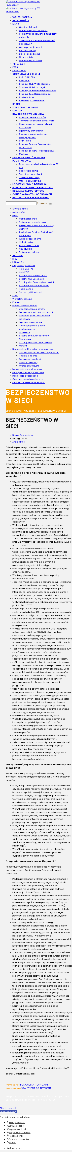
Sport (15, 295)
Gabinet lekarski (28, 218)
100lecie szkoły (20, 208)
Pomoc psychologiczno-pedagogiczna (32, 327)
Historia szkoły (26, 242)
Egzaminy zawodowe (31, 322)
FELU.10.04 (17, 255)
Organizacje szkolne (23, 265)
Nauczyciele (25, 248)
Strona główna (14, 410)
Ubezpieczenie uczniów (32, 309)
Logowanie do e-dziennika (27, 369)
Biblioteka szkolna (29, 245)
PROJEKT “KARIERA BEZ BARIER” (28, 382)
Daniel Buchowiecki (22, 435)
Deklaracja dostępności (25, 375)
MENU (15, 215)
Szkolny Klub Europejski (31, 278)
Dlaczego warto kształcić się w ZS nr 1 (39, 352)
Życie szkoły (18, 441)
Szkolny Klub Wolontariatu (33, 275)
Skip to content (8, 1108)
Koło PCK (24, 272)
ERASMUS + (18, 262)
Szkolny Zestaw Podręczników (35, 342)
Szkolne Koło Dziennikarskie (34, 285)
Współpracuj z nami (30, 238)
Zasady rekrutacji (28, 362)
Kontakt (16, 302)
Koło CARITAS (26, 268)
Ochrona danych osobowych (28, 379)
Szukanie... (43, 203)
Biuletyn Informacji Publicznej (28, 372)
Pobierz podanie (28, 355)
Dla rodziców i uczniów (24, 305)
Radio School (26, 289)
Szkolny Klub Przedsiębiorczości (36, 282)
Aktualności (18, 212)
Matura (23, 345)
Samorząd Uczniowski (31, 292)
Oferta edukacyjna (29, 365)
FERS (14, 258)
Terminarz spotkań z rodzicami (36, 312)
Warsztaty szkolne (22, 299)
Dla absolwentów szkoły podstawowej (33, 349)
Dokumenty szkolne (29, 252)
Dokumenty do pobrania (32, 222)
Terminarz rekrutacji (30, 359)
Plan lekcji (24, 332)
